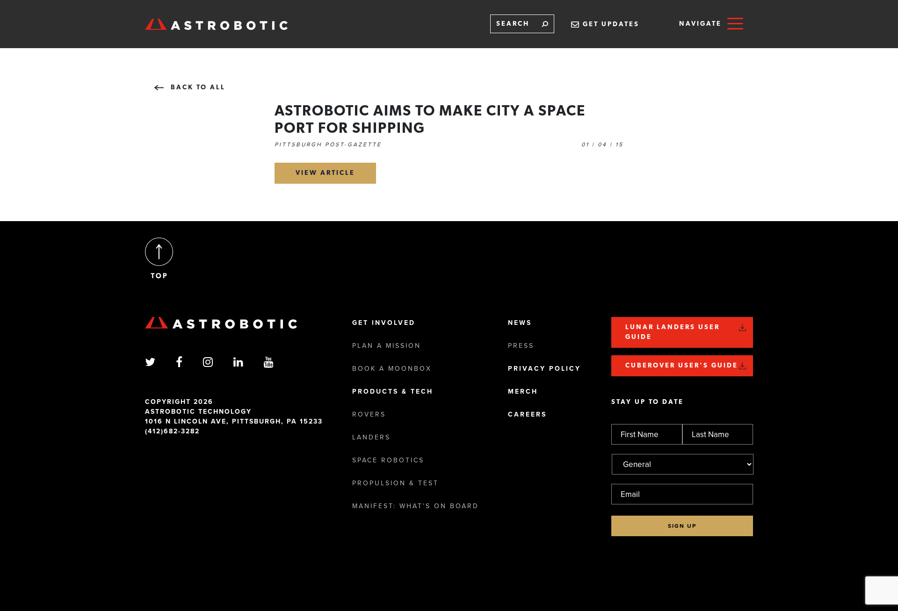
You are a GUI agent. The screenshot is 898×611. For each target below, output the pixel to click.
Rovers (369, 414)
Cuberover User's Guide (681, 365)
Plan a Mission (386, 346)
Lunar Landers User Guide (672, 332)
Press (521, 346)
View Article (325, 173)
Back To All (198, 87)
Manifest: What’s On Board (415, 506)
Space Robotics (388, 460)
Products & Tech (392, 391)
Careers (527, 414)
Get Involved (383, 323)
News (520, 323)
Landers (371, 437)
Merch (523, 391)
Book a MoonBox (392, 369)
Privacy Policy (544, 369)
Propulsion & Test (395, 483)
